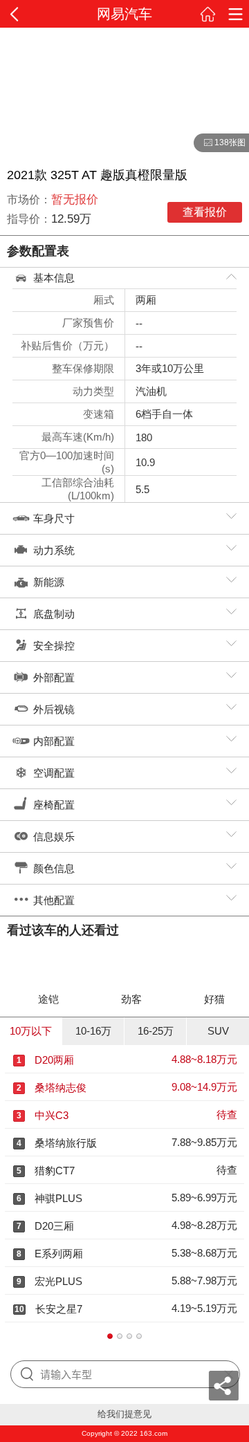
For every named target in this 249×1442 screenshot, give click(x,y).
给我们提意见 (124, 1414)
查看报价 (205, 212)
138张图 (220, 143)
